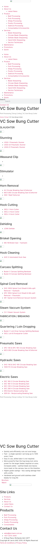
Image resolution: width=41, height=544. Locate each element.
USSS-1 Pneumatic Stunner (14, 142)
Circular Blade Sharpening (17, 35)
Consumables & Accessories (18, 28)
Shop (6, 117)
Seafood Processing (15, 26)
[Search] (40, 101)
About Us (7, 9)
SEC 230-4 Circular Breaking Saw (16, 386)
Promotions (8, 47)
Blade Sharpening (14, 33)
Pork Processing (14, 18)
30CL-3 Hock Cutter (11, 214)
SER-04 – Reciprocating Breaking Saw (18, 393)
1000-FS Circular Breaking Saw (15, 367)
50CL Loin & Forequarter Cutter (16, 333)
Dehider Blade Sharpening (17, 38)
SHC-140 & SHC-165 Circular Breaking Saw (20, 365)
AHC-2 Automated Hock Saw (15, 257)
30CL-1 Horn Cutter (11, 209)
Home (6, 6)
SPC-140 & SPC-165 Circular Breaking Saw (20, 348)
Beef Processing (14, 16)
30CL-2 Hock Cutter (11, 212)
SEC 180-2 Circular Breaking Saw (16, 381)
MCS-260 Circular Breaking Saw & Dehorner (20, 193)
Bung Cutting (17, 113)
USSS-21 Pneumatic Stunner (14, 147)
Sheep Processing (14, 21)
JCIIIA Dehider (9, 229)
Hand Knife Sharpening (16, 40)
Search (2, 99)
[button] (20, 52)
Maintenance (9, 45)
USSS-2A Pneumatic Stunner (14, 145)
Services (7, 30)
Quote (6, 50)
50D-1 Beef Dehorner (12, 195)
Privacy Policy (21, 543)
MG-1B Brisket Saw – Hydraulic (15, 243)
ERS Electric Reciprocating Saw (16, 391)
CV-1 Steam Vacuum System (14, 312)
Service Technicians (15, 42)
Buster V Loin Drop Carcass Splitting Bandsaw (21, 331)
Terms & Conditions (7, 543)
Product (7, 14)
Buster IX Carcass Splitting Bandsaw (17, 274)
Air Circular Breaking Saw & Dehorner (18, 190)
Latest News (12, 11)
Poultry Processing (15, 23)
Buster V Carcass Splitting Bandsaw (17, 271)
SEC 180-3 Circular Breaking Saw (16, 384)
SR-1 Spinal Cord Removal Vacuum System (20, 298)
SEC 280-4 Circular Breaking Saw (16, 388)
